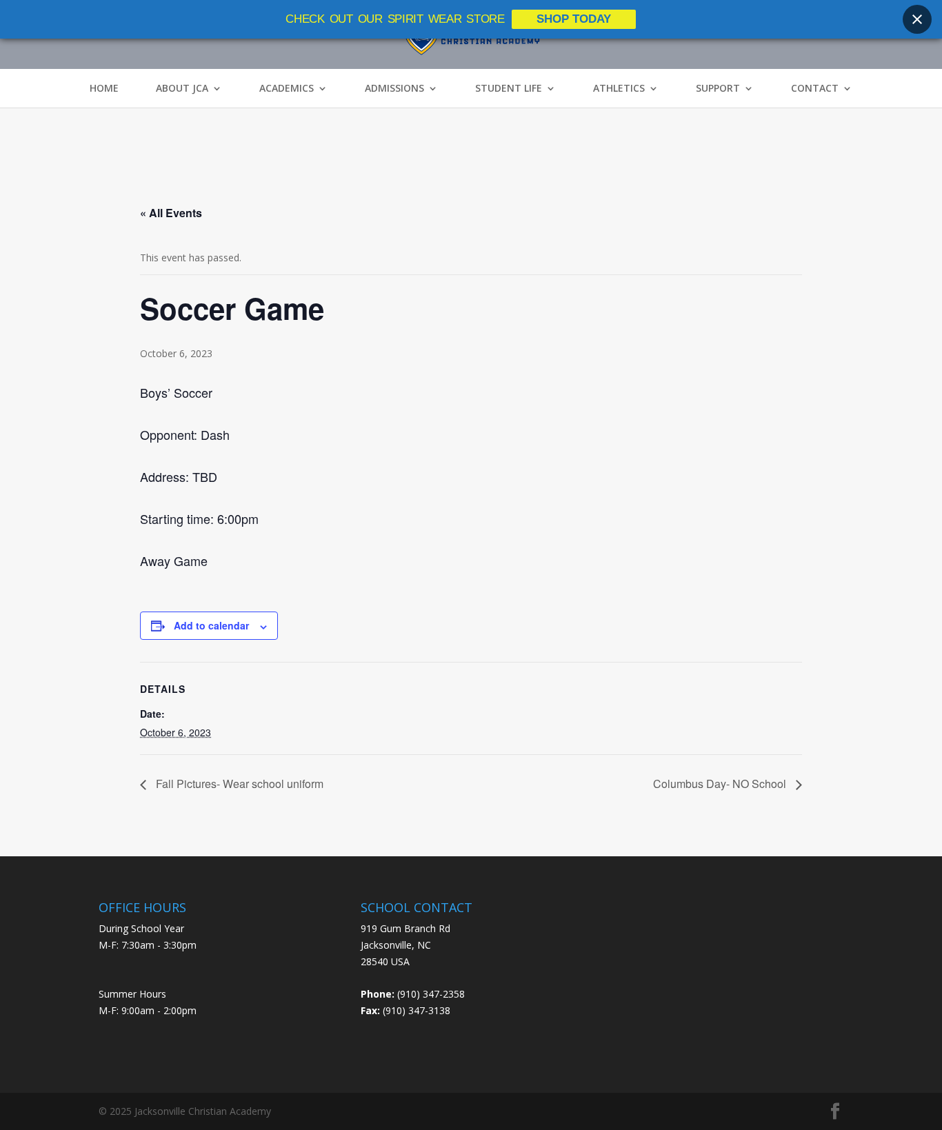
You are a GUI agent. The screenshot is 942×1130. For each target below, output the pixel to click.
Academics (286, 88)
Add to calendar (211, 625)
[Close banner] (917, 19)
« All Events (171, 213)
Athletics (619, 88)
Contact (815, 88)
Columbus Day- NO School (721, 783)
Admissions (394, 88)
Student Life (508, 88)
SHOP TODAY (574, 19)
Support (718, 88)
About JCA (182, 88)
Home (104, 88)
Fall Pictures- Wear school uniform (238, 783)
